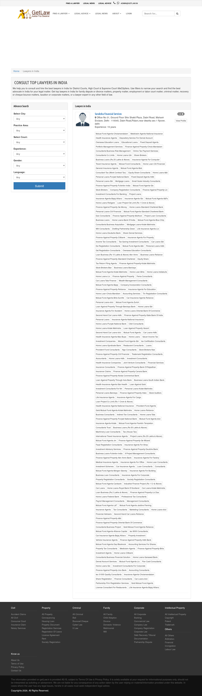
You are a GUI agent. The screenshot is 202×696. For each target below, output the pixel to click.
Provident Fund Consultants (108, 349)
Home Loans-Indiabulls (157, 271)
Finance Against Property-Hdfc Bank (135, 539)
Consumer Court (18, 621)
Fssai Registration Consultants (109, 444)
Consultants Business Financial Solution (113, 557)
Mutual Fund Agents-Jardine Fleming (135, 505)
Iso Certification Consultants (153, 341)
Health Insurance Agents (106, 137)
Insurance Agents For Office (132, 462)
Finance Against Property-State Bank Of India (143, 315)
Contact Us (16, 670)
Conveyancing (48, 617)
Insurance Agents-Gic (134, 198)
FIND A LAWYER (73, 3)
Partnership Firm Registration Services (112, 583)
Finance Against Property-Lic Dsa (144, 492)
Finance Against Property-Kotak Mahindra (137, 263)
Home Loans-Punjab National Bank (111, 323)
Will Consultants (103, 228)
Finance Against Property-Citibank (110, 237)
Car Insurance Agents (125, 466)
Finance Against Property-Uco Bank (111, 570)
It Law (75, 628)
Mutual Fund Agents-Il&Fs (157, 198)
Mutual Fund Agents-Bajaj (107, 284)
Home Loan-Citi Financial (154, 163)
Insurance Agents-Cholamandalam (139, 574)
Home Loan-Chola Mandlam (108, 293)
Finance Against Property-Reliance (111, 289)
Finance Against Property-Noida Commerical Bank (117, 375)
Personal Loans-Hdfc (155, 245)
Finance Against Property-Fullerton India (113, 185)
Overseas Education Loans (107, 142)
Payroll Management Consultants (110, 501)
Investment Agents (104, 552)
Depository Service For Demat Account (136, 137)
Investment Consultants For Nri (109, 388)
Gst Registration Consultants (108, 250)
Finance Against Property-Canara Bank (130, 371)
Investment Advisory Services (108, 449)
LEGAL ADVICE (104, 3)
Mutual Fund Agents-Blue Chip (151, 220)
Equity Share (143, 258)
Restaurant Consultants (133, 345)
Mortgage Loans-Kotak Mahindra (141, 224)
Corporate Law (140, 631)
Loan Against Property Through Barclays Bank (115, 306)
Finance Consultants (123, 578)
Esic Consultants (103, 215)
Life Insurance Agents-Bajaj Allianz (144, 587)
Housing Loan (48, 621)
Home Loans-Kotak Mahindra (108, 328)
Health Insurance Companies (108, 362)
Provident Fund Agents (146, 405)
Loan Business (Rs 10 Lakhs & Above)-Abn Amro (117, 254)
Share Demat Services (132, 233)
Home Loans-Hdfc (117, 358)
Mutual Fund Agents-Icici (149, 418)
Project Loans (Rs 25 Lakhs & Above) (146, 436)
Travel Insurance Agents (106, 163)
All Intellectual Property (175, 614)
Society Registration (51, 641)
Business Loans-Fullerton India (109, 453)
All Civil (14, 617)
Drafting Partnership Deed (123, 228)
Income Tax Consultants (106, 241)
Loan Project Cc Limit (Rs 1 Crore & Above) (114, 401)
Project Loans (135, 194)
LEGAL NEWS (89, 3)
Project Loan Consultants (155, 215)
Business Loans (103, 220)
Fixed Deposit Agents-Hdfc (142, 176)
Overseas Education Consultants (137, 250)
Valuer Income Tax (150, 336)
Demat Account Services (106, 561)
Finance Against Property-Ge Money (111, 207)
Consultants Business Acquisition (110, 224)
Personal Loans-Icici (104, 302)
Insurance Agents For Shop (136, 444)
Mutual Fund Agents (132, 332)
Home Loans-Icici (158, 509)
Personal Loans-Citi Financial (108, 211)
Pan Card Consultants (151, 561)
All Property (47, 614)
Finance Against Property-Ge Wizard (134, 440)
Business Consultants (105, 414)
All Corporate (140, 614)
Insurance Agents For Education (142, 289)
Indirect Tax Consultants (127, 414)
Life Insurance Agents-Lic (148, 228)
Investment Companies (106, 341)
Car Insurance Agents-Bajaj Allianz (111, 535)
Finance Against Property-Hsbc (133, 392)
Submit (39, 186)
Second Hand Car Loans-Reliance (129, 514)
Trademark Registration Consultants (147, 354)
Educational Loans (130, 142)
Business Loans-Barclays (125, 267)
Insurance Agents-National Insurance (128, 319)
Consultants (160, 466)
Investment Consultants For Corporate (129, 565)
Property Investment (136, 535)
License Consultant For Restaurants (111, 587)
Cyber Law (77, 624)
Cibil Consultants (136, 323)
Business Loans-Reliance (151, 254)
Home (16, 71)
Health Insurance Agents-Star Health (111, 384)
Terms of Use (17, 663)
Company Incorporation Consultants (136, 284)
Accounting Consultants (139, 570)
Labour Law (170, 649)
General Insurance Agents (107, 168)
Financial (169, 642)
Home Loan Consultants (157, 462)
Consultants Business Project (108, 527)
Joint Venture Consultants (134, 362)
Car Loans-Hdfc (150, 332)
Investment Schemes (105, 466)
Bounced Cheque (80, 621)
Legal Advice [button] (81, 13)
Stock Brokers (102, 189)
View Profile (181, 120)
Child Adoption (110, 617)
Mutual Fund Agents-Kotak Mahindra (111, 271)
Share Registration (104, 578)
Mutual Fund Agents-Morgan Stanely (111, 470)
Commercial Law (141, 621)
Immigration (170, 645)
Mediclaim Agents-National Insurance (147, 133)
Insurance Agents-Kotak (106, 423)
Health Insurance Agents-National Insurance (115, 405)
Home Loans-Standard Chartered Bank (146, 207)
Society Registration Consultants (141, 479)
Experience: (20, 148)
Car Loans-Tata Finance (106, 280)
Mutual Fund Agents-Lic (129, 561)
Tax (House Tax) (130, 431)
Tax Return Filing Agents (106, 263)
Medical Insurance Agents (107, 462)
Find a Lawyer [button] (60, 13)
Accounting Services (131, 293)
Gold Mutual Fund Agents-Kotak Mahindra (114, 410)
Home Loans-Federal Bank (107, 496)
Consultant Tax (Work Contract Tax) (111, 172)
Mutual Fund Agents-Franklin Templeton (136, 423)
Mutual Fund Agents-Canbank (109, 483)
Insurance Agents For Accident (109, 310)
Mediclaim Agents (127, 548)
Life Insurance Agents (105, 397)
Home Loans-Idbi (160, 172)
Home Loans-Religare (105, 202)
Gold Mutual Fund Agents (142, 583)
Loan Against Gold (138, 384)
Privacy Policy (17, 666)
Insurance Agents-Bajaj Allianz (109, 198)
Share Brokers (140, 155)
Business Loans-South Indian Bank (149, 380)
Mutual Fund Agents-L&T (106, 505)
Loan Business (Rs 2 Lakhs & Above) (112, 492)
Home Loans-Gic (103, 565)
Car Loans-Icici (141, 578)
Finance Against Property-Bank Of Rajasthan (137, 367)
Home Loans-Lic (103, 276)
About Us (15, 660)
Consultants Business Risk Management (113, 150)
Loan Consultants (144, 466)
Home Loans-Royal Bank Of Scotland (123, 488)
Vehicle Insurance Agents (107, 539)
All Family (108, 614)
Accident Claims (18, 614)
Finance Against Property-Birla (151, 548)
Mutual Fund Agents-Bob (131, 168)
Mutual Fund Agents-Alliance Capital (111, 531)
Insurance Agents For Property (141, 237)
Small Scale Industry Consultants (146, 181)
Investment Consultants (137, 358)
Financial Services (156, 362)
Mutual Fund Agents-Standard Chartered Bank (143, 211)
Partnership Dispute (143, 641)
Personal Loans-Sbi (104, 181)
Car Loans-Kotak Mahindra (153, 488)
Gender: (18, 160)
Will (105, 631)
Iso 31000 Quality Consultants (109, 574)
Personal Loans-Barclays (106, 392)
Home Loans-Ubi (124, 155)
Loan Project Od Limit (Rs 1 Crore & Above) (136, 202)
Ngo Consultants (129, 349)
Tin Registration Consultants (155, 293)
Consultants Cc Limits (105, 155)
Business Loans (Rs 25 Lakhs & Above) (113, 159)
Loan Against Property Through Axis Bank (114, 380)
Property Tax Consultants (106, 548)
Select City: (20, 113)
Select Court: (21, 137)
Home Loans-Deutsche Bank (108, 233)
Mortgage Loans (122, 181)
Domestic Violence (112, 624)
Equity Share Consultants (139, 172)
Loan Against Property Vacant (136, 328)
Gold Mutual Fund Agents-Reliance (138, 527)
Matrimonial (108, 628)
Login (129, 13)
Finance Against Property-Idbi (108, 518)
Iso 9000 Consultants (139, 531)
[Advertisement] (101, 43)
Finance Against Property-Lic (155, 189)
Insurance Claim (18, 624)
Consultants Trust (103, 427)
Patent (168, 621)
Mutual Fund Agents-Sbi (128, 341)
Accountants (101, 358)
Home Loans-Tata (147, 414)
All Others (169, 635)
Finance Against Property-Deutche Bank (140, 449)
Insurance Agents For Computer (146, 159)
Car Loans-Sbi (157, 241)
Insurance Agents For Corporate (135, 475)
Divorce (106, 621)
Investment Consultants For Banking (111, 194)
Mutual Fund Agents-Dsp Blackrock (111, 544)
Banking (138, 617)
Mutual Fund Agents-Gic (143, 185)
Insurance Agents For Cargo (129, 397)
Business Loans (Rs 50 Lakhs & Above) (130, 427)
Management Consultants (138, 501)
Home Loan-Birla (137, 271)
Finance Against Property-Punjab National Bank (116, 418)
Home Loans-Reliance (144, 410)
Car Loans (100, 488)
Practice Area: (21, 125)
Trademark (170, 624)
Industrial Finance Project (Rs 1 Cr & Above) (143, 483)
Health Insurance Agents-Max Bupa (111, 336)
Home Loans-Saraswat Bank (145, 557)
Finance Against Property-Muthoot (127, 215)
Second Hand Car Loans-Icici (108, 332)
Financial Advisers (104, 514)
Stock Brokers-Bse (104, 267)
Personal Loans (102, 319)
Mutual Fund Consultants (129, 163)
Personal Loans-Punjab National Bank (112, 176)
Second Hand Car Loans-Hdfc (109, 315)
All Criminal (78, 614)
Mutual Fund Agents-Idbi (133, 245)
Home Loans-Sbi (145, 306)
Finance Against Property (123, 276)
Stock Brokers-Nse (147, 349)
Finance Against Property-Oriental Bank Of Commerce (119, 522)
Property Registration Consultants (110, 479)
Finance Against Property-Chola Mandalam (143, 146)
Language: (19, 172)
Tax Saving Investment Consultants (134, 241)
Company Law (140, 624)
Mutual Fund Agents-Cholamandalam (112, 133)
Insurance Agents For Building (143, 470)
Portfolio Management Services (109, 146)
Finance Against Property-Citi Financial (112, 354)
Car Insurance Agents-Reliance (140, 297)
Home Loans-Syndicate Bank (108, 345)
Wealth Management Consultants (133, 280)
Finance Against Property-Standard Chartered (115, 258)
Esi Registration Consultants (108, 245)
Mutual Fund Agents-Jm (106, 440)
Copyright (169, 617)
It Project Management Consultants (140, 453)
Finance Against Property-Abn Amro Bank (113, 457)
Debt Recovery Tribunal (144, 635)
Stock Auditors (155, 392)
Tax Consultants (120, 509)
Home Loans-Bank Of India (123, 220)
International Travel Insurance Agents (112, 436)
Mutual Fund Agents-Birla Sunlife (110, 297)
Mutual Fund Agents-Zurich (127, 302)
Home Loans (134, 336)
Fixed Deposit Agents (149, 142)
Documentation (141, 638)
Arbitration (169, 638)
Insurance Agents (103, 509)
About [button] (116, 13)
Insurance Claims (103, 371)
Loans (149, 345)
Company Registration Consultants (125, 189)
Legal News (101, 13)
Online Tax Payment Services (145, 150)
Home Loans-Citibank (123, 552)
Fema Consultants (144, 276)
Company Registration (144, 628)
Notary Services (18, 628)
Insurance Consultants (105, 367)
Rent (44, 638)
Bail (74, 617)
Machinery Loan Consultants (108, 431)
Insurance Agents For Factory (146, 457)
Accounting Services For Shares (142, 544)
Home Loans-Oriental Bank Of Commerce (142, 310)
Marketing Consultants (139, 509)
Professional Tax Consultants (134, 496)
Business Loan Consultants (107, 475)
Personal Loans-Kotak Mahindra (138, 388)
